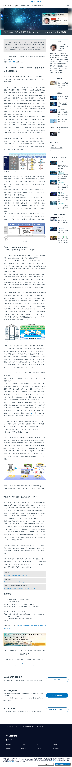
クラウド (52, 145)
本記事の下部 (11, 62)
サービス (23, 744)
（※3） (30, 432)
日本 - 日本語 (10, 739)
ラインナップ (56, 748)
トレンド (11, 726)
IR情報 (22, 748)
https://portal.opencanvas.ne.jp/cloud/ (14, 575)
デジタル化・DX (62, 150)
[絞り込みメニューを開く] (67, 5)
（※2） (31, 413)
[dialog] (36, 762)
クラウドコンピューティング (56, 147)
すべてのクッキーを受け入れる (63, 764)
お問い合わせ (24, 664)
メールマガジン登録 (57, 695)
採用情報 (8, 748)
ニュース (39, 748)
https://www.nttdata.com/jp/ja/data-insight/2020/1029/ (19, 588)
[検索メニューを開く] (65, 5)
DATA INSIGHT (18, 726)
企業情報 (55, 744)
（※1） (25, 303)
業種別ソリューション (11, 744)
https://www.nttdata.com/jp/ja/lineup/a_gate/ (16, 582)
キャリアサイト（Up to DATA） (56, 709)
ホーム (7, 726)
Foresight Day (53, 150)
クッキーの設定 (45, 764)
